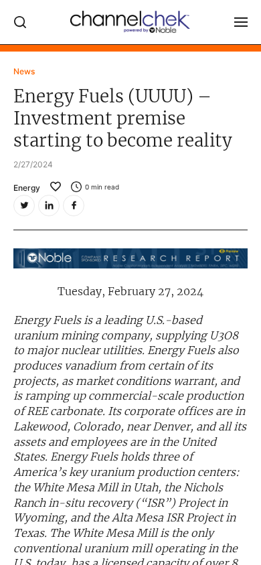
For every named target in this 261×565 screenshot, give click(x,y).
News (24, 71)
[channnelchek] (130, 22)
